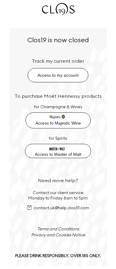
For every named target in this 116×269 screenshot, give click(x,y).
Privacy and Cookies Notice (58, 234)
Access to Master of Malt (58, 154)
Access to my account (58, 75)
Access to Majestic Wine (58, 123)
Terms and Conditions (58, 229)
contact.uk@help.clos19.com (61, 207)
